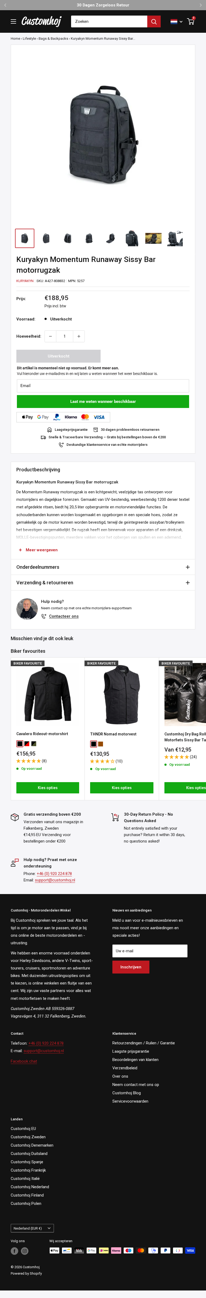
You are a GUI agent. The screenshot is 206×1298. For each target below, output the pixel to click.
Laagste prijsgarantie (130, 1051)
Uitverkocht (58, 356)
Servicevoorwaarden (130, 1101)
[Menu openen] (13, 21)
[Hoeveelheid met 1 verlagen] (50, 336)
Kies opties (48, 788)
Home (15, 39)
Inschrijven (130, 967)
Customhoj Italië (25, 1178)
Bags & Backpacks (53, 39)
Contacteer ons (64, 616)
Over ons (120, 1076)
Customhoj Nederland (30, 1186)
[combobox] (109, 21)
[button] (29, 761)
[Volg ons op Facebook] (14, 1251)
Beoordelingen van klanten (135, 1059)
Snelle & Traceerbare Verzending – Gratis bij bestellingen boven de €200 (107, 437)
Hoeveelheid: (28, 336)
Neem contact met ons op (135, 1084)
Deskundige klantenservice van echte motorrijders (107, 445)
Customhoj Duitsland (29, 1153)
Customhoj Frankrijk (28, 1170)
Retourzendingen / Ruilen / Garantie (143, 1043)
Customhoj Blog (126, 1093)
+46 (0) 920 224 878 (54, 873)
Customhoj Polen (26, 1203)
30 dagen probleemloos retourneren (130, 430)
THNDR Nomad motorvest (113, 734)
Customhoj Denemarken (32, 1145)
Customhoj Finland (27, 1195)
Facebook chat (24, 1061)
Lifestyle (29, 39)
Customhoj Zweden (28, 1137)
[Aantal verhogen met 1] (78, 336)
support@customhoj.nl (55, 880)
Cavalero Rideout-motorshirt (42, 734)
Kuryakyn (25, 281)
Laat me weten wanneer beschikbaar (103, 401)
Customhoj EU (23, 1128)
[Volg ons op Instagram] (24, 1251)
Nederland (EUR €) (28, 1228)
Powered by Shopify (26, 1273)
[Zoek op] (154, 21)
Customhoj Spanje (27, 1162)
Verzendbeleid (124, 1068)
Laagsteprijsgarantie (71, 430)
